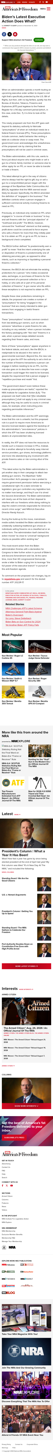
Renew (24, 2)
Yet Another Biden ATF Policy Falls (22, 625)
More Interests (25, 989)
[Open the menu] (48, 8)
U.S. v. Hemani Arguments (14, 894)
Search (4, 1177)
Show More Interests (33, 1106)
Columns (10, 872)
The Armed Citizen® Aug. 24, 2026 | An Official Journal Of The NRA (25, 1029)
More (16, 814)
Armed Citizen (9, 994)
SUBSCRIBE (14, 1137)
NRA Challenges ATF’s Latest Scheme (24, 608)
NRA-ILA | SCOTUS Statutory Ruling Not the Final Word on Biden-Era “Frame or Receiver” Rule (11, 768)
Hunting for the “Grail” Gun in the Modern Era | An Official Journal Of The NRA (39, 763)
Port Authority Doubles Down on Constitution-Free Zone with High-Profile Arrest (17, 946)
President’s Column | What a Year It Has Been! (23, 853)
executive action (12, 595)
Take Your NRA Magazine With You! (20, 1334)
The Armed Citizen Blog (24, 1033)
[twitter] (9, 33)
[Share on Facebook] (4, 33)
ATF (21, 595)
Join (18, 2)
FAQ (3, 1170)
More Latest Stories (33, 966)
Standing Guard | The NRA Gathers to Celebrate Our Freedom (14, 930)
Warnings (5, 1448)
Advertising (6, 1163)
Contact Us (6, 1167)
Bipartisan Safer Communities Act (19, 593)
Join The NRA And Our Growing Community (24, 1367)
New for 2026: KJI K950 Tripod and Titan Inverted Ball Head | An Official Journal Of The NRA (39, 796)
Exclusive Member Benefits (12, 1234)
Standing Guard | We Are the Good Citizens (15, 879)
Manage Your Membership (12, 1241)
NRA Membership (8, 1231)
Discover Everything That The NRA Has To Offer (26, 1401)
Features (5, 1203)
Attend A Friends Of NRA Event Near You (22, 1435)
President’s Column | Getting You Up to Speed (17, 912)
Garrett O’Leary (24, 600)
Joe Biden (41, 593)
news (15, 600)
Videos (4, 1210)
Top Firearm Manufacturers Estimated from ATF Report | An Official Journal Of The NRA (11, 796)
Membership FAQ (8, 1238)
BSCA (35, 593)
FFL (27, 598)
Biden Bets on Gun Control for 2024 (23, 621)
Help (3, 1174)
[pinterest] (15, 33)
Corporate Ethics (32, 1444)
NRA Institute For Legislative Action (15, 1219)
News (4, 28)
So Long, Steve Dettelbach (18, 618)
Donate (32, 2)
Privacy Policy (6, 1444)
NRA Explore (7, 1222)
